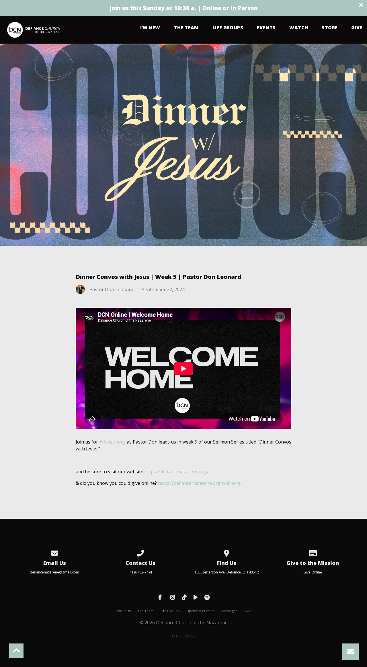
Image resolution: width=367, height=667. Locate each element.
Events (266, 28)
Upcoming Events (200, 610)
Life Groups (227, 28)
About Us (123, 610)
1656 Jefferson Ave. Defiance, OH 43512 (226, 572)
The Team (186, 28)
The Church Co (183, 636)
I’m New (150, 28)
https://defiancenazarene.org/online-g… (200, 483)
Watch (298, 28)
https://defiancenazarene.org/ (177, 471)
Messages (229, 610)
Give (356, 28)
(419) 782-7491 (140, 572)
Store (329, 28)
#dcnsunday (112, 442)
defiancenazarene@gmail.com (54, 572)
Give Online (312, 572)
